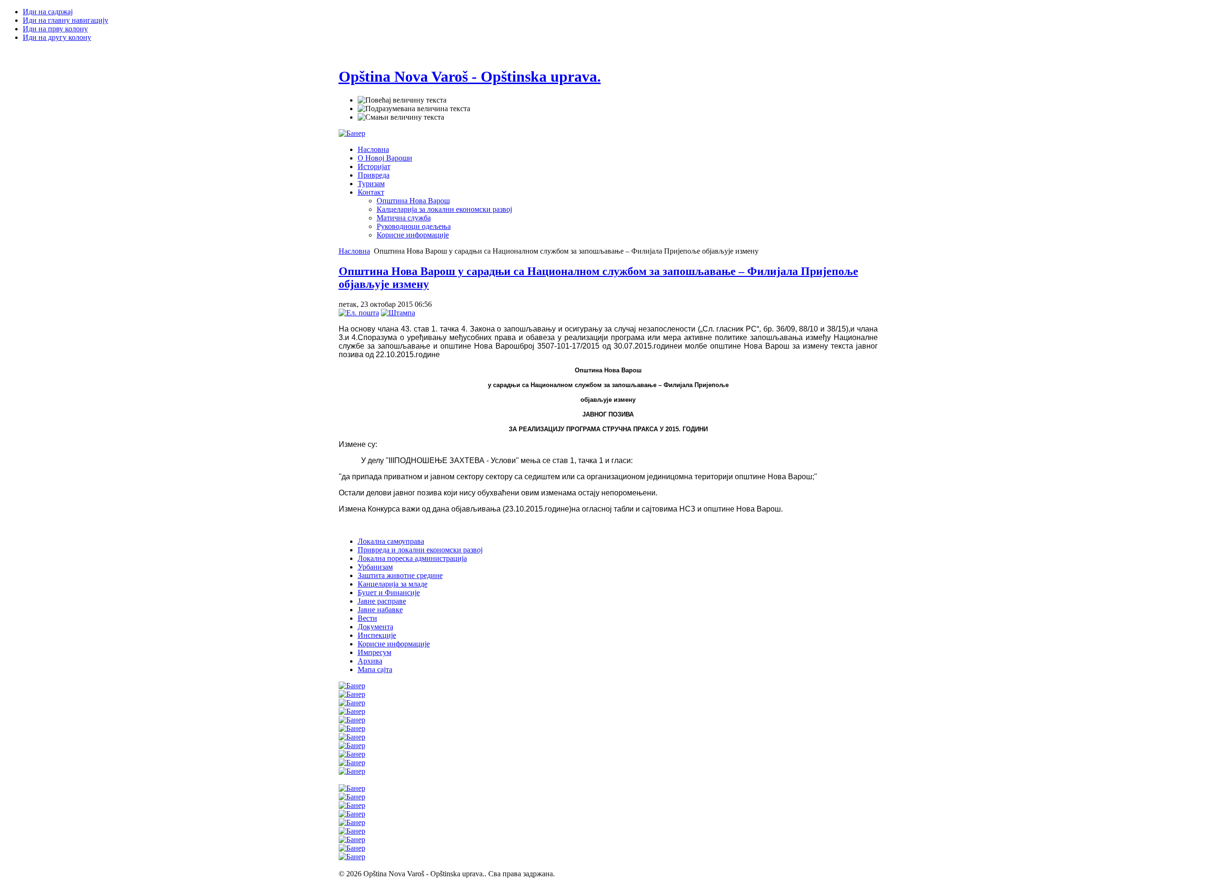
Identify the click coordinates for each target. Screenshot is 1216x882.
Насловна (354, 251)
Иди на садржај (48, 12)
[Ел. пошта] (359, 313)
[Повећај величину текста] (402, 100)
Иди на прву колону (55, 29)
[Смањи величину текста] (401, 117)
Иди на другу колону (57, 37)
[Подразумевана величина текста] (414, 108)
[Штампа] (398, 313)
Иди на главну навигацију (65, 20)
